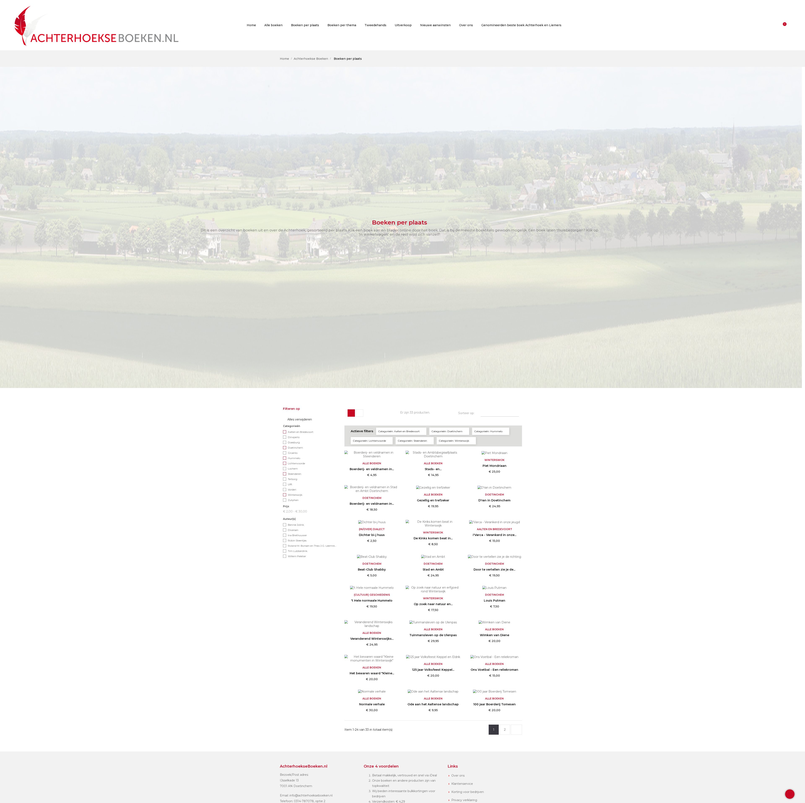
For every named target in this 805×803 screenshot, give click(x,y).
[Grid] (351, 413)
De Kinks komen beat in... (433, 538)
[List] (359, 413)
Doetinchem (295, 447)
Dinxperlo (294, 437)
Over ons (458, 775)
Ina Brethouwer (297, 535)
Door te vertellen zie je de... (494, 569)
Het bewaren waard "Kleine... (372, 673)
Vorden (292, 489)
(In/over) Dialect (372, 529)
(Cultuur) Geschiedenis (372, 594)
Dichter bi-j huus (372, 535)
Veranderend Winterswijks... (371, 639)
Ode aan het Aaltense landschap (433, 704)
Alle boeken (371, 463)
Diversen (293, 530)
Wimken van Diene (494, 635)
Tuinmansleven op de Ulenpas (433, 635)
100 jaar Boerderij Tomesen (494, 704)
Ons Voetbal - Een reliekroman (494, 670)
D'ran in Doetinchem (494, 500)
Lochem (293, 468)
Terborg (292, 479)
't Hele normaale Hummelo (371, 600)
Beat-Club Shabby (372, 569)
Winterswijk (295, 494)
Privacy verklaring (464, 800)
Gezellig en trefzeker (433, 500)
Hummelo (294, 458)
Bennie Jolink (296, 524)
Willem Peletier (297, 556)
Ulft (290, 484)
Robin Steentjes (297, 540)
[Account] (776, 25)
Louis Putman (494, 600)
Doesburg (294, 442)
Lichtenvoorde (296, 463)
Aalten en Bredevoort (300, 431)
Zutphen (293, 500)
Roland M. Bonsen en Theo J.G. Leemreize (312, 545)
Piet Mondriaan (494, 466)
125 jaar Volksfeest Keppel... (433, 670)
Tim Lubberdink (297, 551)
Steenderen (294, 473)
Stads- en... (433, 469)
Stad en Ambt (433, 569)
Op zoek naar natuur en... (433, 604)
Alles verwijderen (297, 419)
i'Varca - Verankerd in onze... (494, 535)
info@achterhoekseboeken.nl (311, 795)
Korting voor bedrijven (467, 792)
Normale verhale (372, 704)
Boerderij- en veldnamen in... (372, 469)
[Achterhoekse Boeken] (98, 25)
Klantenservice (462, 784)
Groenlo (292, 452)
